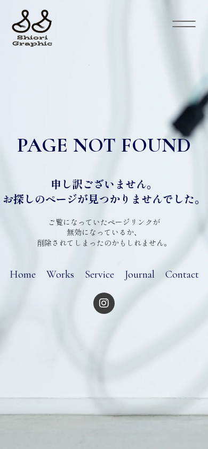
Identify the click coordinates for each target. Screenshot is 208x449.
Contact (182, 274)
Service (99, 274)
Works (60, 274)
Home (23, 274)
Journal (140, 274)
